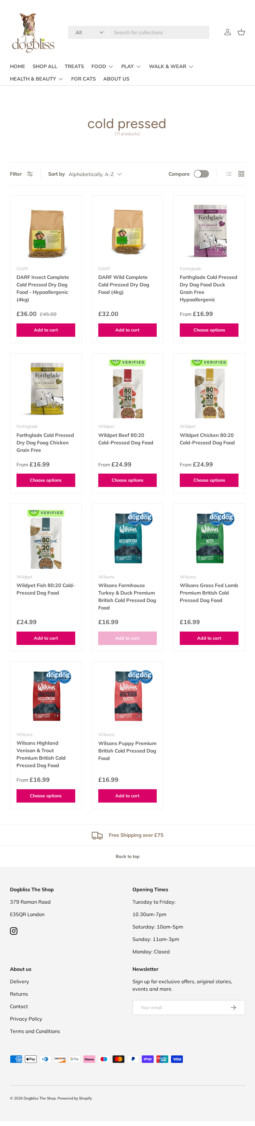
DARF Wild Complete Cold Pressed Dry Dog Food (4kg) (123, 284)
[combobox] (139, 32)
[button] (241, 32)
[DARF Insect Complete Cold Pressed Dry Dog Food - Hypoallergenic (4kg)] (45, 231)
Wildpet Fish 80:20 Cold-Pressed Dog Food (45, 589)
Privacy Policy (26, 1019)
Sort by (56, 174)
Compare (179, 174)
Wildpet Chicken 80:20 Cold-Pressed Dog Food (207, 439)
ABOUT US (116, 79)
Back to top (128, 856)
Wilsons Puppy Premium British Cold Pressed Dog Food (127, 750)
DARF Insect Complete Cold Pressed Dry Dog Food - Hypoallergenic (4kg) (42, 288)
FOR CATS (83, 79)
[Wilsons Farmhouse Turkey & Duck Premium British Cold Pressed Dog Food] (127, 539)
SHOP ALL (45, 66)
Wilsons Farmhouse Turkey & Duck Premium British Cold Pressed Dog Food (127, 596)
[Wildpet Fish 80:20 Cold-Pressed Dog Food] (45, 539)
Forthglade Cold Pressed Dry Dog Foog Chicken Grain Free (45, 442)
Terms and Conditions (35, 1031)
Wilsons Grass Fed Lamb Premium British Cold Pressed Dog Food (209, 592)
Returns (19, 994)
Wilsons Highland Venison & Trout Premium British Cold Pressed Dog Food (41, 754)
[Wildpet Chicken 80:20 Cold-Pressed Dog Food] (209, 389)
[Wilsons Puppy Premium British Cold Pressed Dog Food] (127, 697)
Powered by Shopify (75, 1098)
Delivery (19, 981)
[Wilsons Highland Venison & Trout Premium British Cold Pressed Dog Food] (45, 697)
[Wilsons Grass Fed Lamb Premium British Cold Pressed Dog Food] (209, 539)
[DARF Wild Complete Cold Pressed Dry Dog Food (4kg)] (127, 231)
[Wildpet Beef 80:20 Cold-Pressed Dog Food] (127, 389)
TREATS (74, 66)
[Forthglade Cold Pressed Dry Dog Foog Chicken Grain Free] (45, 389)
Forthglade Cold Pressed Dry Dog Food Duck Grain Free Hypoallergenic (208, 288)
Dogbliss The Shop (40, 1098)
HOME (17, 66)
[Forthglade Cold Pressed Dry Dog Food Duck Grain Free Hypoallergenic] (209, 231)
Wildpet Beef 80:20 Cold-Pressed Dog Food (125, 439)
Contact (19, 1006)
